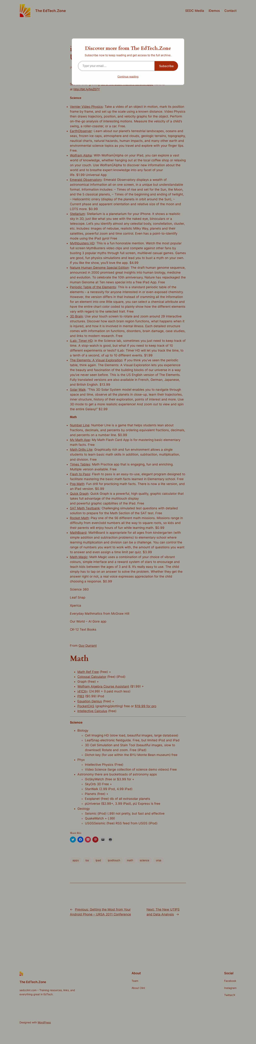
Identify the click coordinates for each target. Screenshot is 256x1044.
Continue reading (128, 76)
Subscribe (166, 66)
